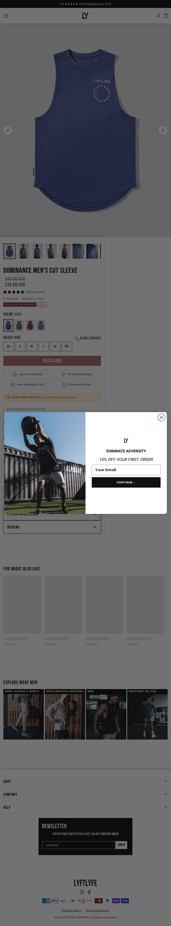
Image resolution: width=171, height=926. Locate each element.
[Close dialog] (161, 417)
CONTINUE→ (126, 482)
